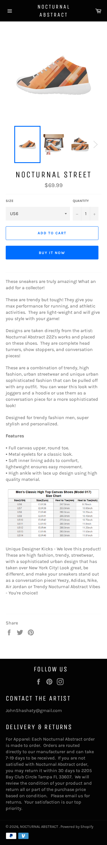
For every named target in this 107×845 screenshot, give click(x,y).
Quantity (81, 201)
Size (9, 201)
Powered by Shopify (76, 826)
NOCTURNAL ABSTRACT (53, 10)
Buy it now (52, 253)
